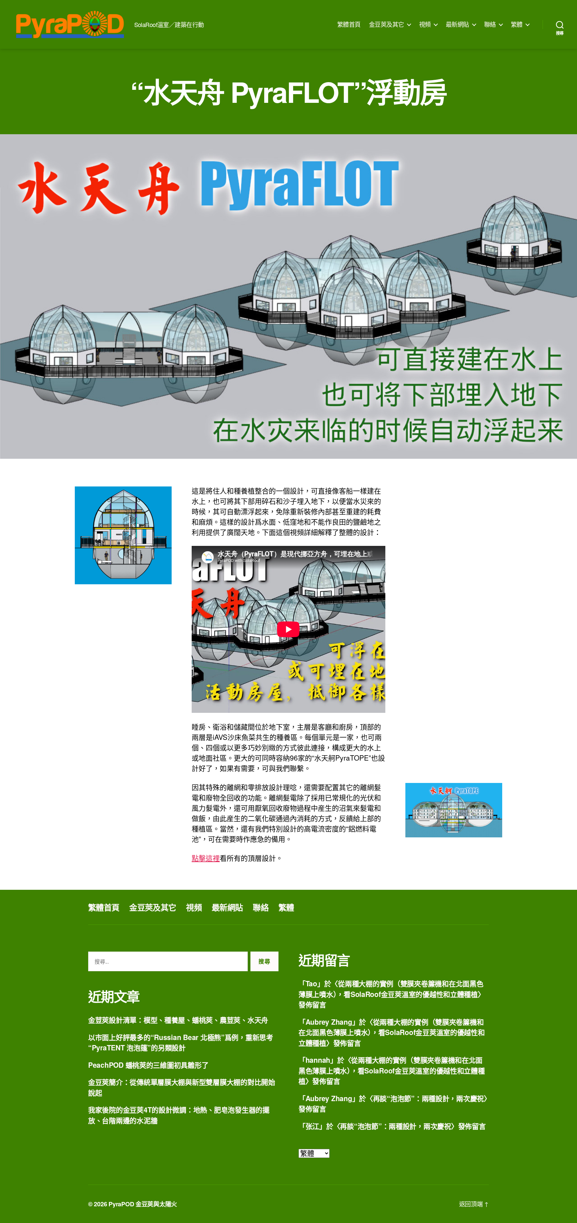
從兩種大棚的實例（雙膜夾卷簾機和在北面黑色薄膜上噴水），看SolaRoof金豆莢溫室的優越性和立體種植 (391, 988)
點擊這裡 (206, 858)
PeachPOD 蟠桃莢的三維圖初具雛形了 (148, 1065)
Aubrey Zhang (329, 1022)
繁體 (517, 24)
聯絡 (490, 24)
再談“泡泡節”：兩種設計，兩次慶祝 (428, 1098)
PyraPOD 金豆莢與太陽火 (143, 1204)
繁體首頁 (349, 24)
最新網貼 (457, 24)
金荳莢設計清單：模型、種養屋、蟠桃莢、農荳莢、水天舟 (178, 1020)
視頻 (425, 24)
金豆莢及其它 (386, 24)
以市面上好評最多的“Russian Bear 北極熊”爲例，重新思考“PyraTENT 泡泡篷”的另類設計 (180, 1042)
